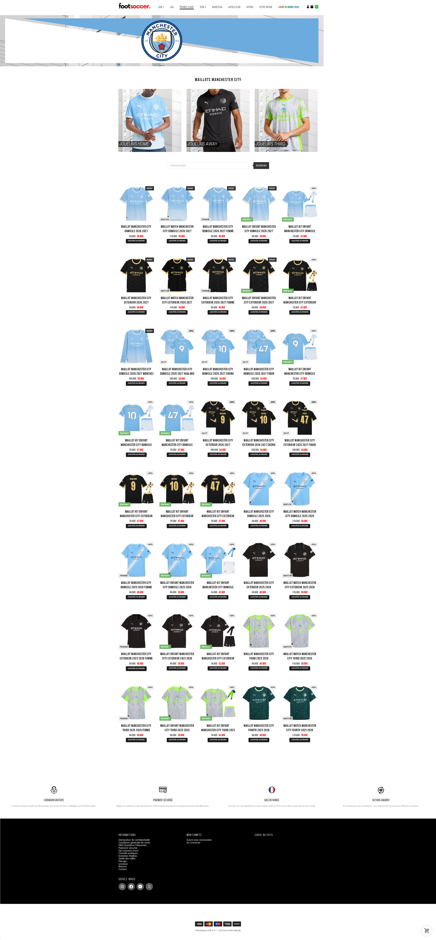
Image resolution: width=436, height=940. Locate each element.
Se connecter (193, 842)
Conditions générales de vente (134, 842)
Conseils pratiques (128, 853)
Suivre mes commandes (199, 840)
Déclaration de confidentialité (134, 840)
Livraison (123, 864)
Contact (123, 869)
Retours (123, 866)
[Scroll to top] (218, 925)
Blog (121, 872)
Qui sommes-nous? (129, 850)
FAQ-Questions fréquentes (133, 845)
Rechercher (261, 165)
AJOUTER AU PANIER (136, 241)
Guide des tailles (127, 858)
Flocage (123, 861)
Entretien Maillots (128, 856)
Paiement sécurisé (128, 848)
